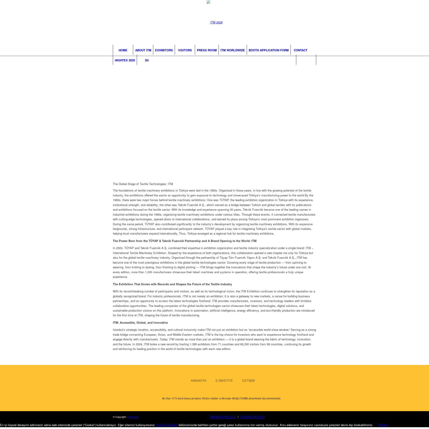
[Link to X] (293, 23)
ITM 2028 (133, 417)
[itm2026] (215, 22)
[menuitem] (123, 50)
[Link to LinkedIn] (311, 23)
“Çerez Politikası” (167, 425)
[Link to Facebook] (275, 23)
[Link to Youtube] (302, 23)
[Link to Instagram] (284, 23)
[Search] (306, 60)
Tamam (383, 425)
